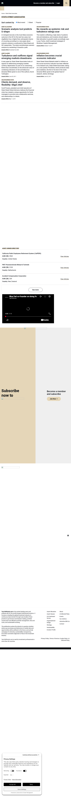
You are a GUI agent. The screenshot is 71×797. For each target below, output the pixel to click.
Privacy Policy (45, 638)
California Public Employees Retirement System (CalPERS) (21, 253)
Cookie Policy (63, 638)
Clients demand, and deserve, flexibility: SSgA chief (16, 83)
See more (35, 290)
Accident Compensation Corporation (14, 276)
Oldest (30, 22)
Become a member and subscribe (44, 3)
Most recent (21, 22)
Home (3, 13)
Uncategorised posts (43, 26)
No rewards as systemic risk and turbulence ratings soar (53, 30)
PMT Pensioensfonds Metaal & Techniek (15, 265)
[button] (66, 3)
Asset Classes (5, 53)
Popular (38, 22)
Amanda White (5, 50)
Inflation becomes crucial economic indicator (49, 57)
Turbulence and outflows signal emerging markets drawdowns (16, 57)
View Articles (64, 256)
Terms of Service (54, 638)
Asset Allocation (6, 26)
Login (58, 3)
